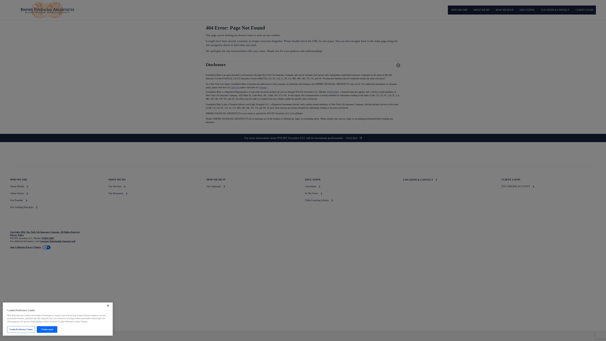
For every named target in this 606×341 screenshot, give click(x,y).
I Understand (47, 329)
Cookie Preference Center (21, 329)
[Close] (107, 305)
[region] (58, 319)
